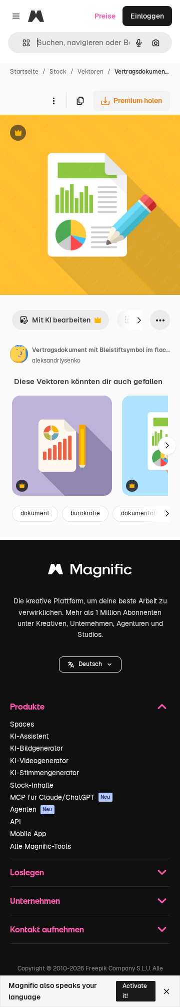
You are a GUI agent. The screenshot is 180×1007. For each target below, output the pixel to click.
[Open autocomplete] (22, 43)
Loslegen (27, 872)
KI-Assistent (29, 736)
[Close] (167, 991)
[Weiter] (139, 320)
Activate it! (134, 990)
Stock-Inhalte (32, 785)
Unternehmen (35, 900)
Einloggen (147, 16)
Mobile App (28, 833)
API (15, 821)
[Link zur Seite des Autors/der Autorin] (19, 355)
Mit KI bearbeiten (55, 322)
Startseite (24, 72)
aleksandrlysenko (56, 361)
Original (64, 134)
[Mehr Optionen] (54, 101)
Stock (58, 72)
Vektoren (91, 72)
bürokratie (85, 513)
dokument (35, 513)
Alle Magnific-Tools (40, 846)
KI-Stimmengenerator (44, 772)
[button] (90, 664)
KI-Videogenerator (39, 760)
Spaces (22, 724)
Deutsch (90, 664)
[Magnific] (90, 571)
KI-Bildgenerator (36, 748)
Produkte (27, 706)
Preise (105, 16)
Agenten (31, 809)
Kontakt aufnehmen (47, 929)
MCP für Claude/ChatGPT (60, 797)
